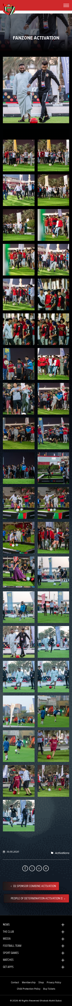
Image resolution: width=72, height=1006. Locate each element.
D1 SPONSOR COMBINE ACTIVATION (34, 886)
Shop (41, 982)
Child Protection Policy (28, 988)
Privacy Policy (54, 982)
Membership (29, 982)
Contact (15, 982)
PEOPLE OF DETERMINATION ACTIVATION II (37, 898)
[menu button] (66, 5)
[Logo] (10, 9)
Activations (62, 853)
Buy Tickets (49, 988)
